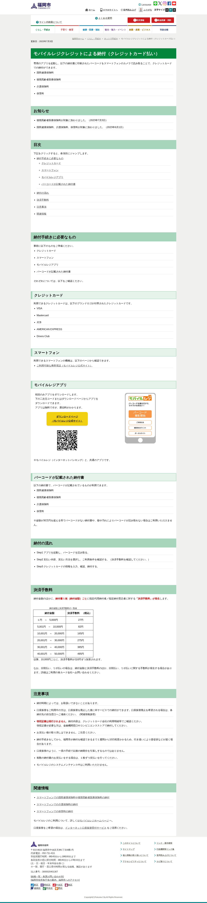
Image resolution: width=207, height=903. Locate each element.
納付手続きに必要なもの (50, 158)
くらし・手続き (42, 29)
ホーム (92, 10)
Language (146, 4)
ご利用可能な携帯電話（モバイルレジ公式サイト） (64, 365)
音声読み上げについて (166, 855)
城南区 (37, 888)
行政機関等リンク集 (165, 849)
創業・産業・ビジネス (139, 29)
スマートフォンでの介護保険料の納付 (57, 804)
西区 (60, 888)
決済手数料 (43, 200)
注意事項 (41, 207)
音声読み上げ (129, 10)
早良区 (49, 888)
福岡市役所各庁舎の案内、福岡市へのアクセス (55, 880)
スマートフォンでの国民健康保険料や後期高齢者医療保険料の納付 (73, 797)
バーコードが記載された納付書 (58, 184)
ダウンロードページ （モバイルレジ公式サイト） (67, 418)
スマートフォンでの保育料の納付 (55, 811)
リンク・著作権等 (164, 843)
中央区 (59, 885)
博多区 (47, 885)
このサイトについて (131, 843)
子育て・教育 (67, 29)
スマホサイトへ (110, 10)
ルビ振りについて (164, 861)
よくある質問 (105, 18)
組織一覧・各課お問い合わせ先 (47, 876)
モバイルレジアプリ (52, 177)
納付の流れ (43, 193)
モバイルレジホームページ (94, 820)
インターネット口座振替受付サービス (85, 828)
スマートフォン (50, 170)
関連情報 (41, 214)
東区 (36, 885)
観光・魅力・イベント (115, 29)
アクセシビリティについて (134, 861)
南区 (70, 885)
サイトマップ (129, 849)
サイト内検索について (50, 22)
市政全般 (164, 29)
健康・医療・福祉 (91, 29)
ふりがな (148, 10)
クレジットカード (51, 163)
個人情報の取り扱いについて (135, 855)
